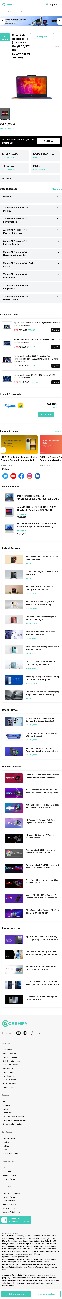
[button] (16, 1294)
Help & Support (8, 1161)
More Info (6, 1187)
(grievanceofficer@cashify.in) (15, 1257)
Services (6, 1043)
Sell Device (7, 1132)
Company (6, 1095)
